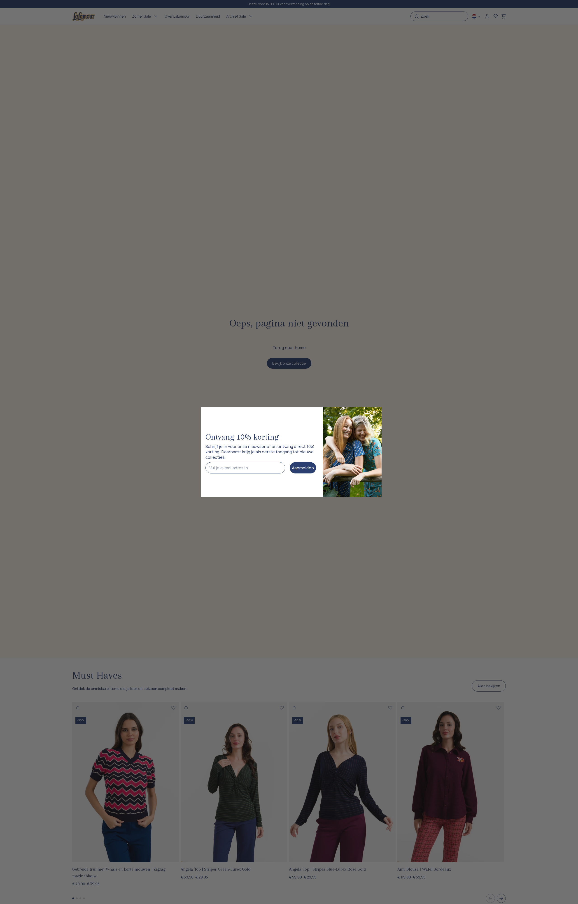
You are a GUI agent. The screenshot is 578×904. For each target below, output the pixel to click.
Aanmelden (303, 468)
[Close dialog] (366, 418)
